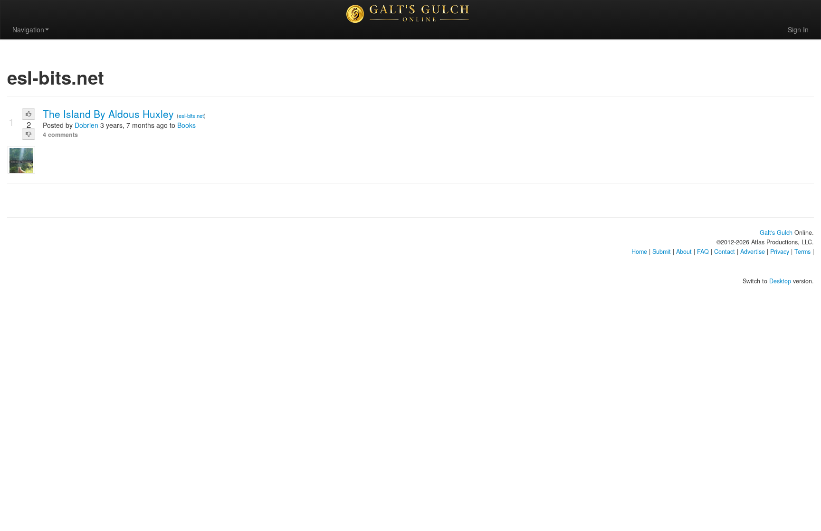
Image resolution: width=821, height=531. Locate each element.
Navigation (28, 29)
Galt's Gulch (776, 232)
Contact (724, 251)
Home (639, 251)
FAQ (703, 251)
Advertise (752, 251)
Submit (661, 251)
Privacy (779, 251)
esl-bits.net (191, 115)
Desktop (780, 281)
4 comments (60, 134)
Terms (802, 251)
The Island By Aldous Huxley (110, 113)
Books (186, 125)
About (684, 251)
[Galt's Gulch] (410, 14)
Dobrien (86, 125)
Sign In (798, 29)
